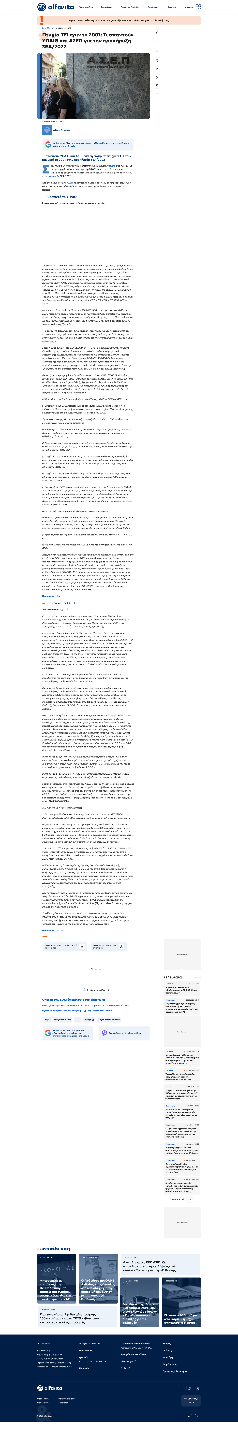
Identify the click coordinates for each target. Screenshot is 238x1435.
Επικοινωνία (43, 1402)
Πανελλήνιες (153, 7)
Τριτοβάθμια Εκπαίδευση (134, 1354)
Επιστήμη (168, 1357)
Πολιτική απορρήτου (68, 1398)
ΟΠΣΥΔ (148, 1348)
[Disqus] (98, 1080)
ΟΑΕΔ (89, 1361)
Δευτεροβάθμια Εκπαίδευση (50, 1358)
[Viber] (157, 77)
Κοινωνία (188, 7)
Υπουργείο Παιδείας (129, 7)
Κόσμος (167, 1343)
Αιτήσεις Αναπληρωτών (132, 1348)
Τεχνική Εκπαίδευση (46, 1362)
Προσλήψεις (100, 1361)
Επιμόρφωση (170, 1364)
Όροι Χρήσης (43, 1398)
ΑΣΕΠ (70, 182)
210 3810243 (189, 1402)
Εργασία (172, 7)
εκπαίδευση (55, 1248)
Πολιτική (125, 1368)
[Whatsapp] (157, 85)
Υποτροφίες (42, 1366)
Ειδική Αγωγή (64, 1362)
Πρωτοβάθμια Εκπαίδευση (49, 1354)
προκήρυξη (54, 176)
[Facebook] (157, 52)
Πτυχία (47, 1020)
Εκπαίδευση (106, 7)
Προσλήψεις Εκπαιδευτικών (135, 1343)
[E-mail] (157, 94)
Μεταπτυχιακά (128, 1361)
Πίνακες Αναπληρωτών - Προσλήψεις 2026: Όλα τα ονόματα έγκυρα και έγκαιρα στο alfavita (85, 1005)
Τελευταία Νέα (86, 7)
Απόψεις (167, 1350)
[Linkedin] (157, 69)
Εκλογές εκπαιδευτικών (61, 1366)
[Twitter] (157, 60)
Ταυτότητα (63, 1402)
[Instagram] (189, 1388)
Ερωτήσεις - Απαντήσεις (175, 1371)
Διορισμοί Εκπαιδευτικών (108, 1020)
